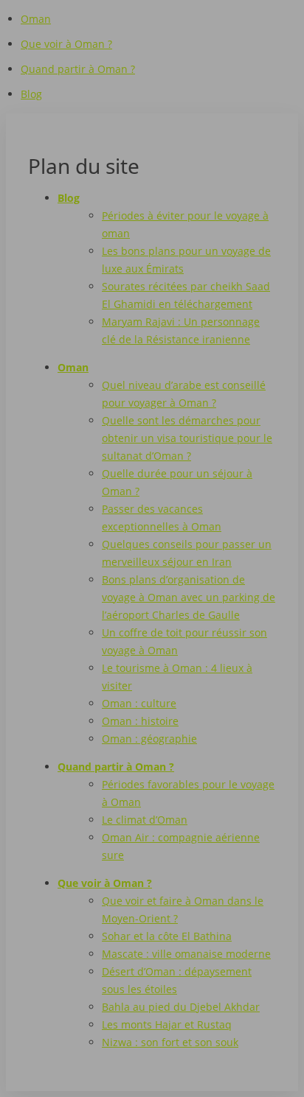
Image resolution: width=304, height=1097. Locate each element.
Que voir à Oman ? (66, 44)
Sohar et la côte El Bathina (167, 936)
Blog (31, 94)
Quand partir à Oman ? (78, 69)
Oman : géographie (149, 739)
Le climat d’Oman (144, 820)
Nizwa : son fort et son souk (170, 1042)
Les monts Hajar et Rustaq (167, 1024)
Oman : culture (139, 703)
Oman (36, 19)
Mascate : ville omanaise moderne (186, 954)
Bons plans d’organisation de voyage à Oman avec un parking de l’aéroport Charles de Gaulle (188, 597)
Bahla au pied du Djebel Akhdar (181, 1007)
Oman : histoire (140, 721)
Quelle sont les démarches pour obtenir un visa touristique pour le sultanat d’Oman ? (187, 438)
